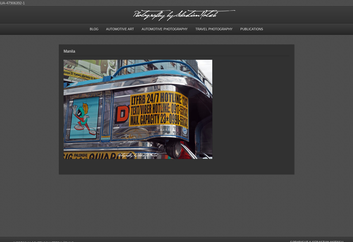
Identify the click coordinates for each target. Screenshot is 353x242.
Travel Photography (214, 29)
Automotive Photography (165, 29)
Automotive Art (120, 29)
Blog (94, 29)
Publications (251, 29)
